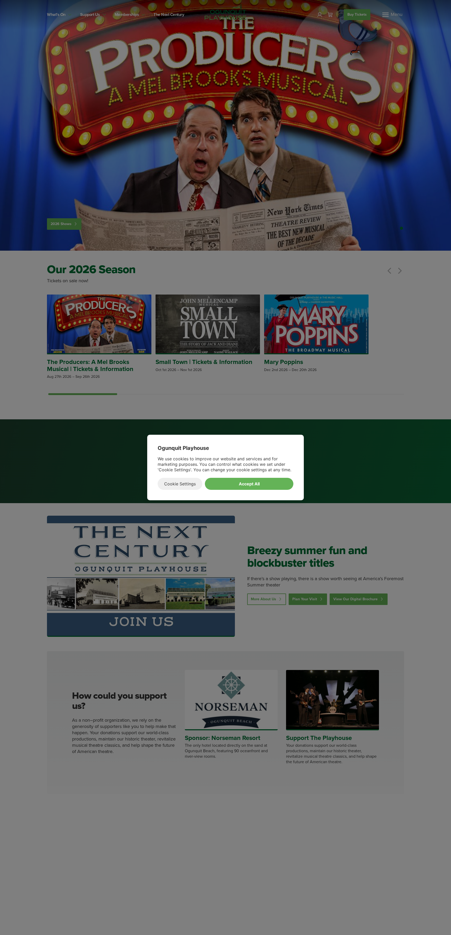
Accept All (249, 483)
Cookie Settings (180, 483)
